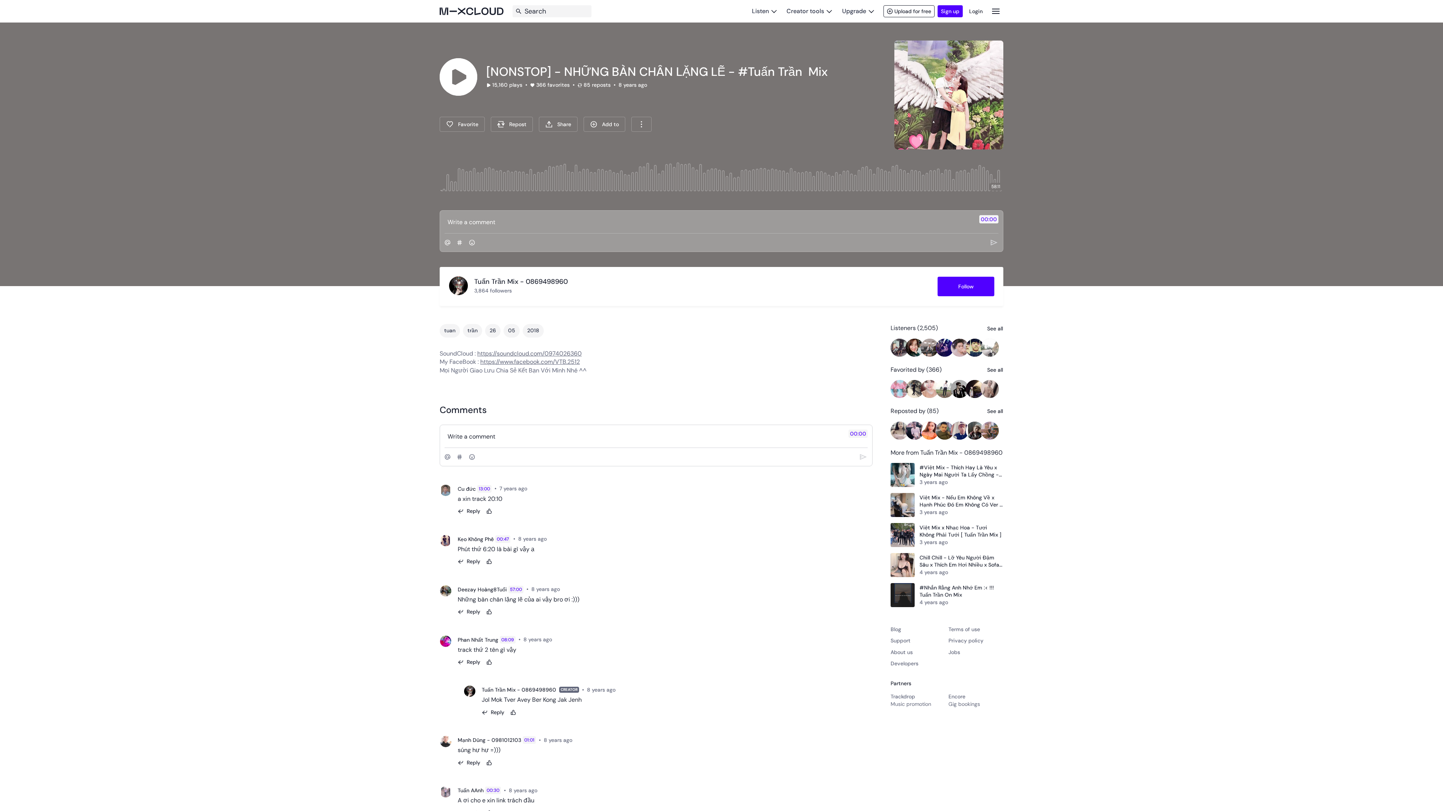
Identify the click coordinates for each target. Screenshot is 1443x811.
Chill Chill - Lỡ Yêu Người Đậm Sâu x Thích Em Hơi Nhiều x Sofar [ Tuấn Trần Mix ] (960, 561)
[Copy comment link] (531, 488)
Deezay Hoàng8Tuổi (482, 589)
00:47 (503, 539)
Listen (760, 11)
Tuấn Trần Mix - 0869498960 (519, 689)
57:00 (516, 589)
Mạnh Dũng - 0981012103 (489, 740)
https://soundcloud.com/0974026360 (529, 353)
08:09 (507, 640)
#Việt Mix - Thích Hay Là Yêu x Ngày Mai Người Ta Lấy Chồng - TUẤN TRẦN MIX (959, 471)
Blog (896, 629)
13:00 (484, 489)
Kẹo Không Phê (476, 539)
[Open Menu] (995, 11)
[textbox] (709, 222)
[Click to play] (458, 77)
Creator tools (805, 11)
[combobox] (641, 124)
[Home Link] (472, 11)
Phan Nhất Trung (478, 639)
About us (902, 652)
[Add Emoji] (472, 242)
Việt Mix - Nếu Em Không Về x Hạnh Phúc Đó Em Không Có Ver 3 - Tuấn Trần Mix (961, 501)
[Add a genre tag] (460, 243)
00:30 (493, 790)
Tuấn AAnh (471, 790)
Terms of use (964, 629)
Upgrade (854, 11)
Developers (904, 663)
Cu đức (467, 488)
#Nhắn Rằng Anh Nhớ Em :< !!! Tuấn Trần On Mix (957, 591)
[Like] (489, 511)
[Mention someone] (448, 243)
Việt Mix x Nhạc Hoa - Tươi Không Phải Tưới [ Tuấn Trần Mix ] (960, 531)
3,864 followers (493, 290)
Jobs (954, 652)
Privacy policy (965, 640)
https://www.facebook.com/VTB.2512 (530, 362)
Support (901, 640)
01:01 (529, 740)
